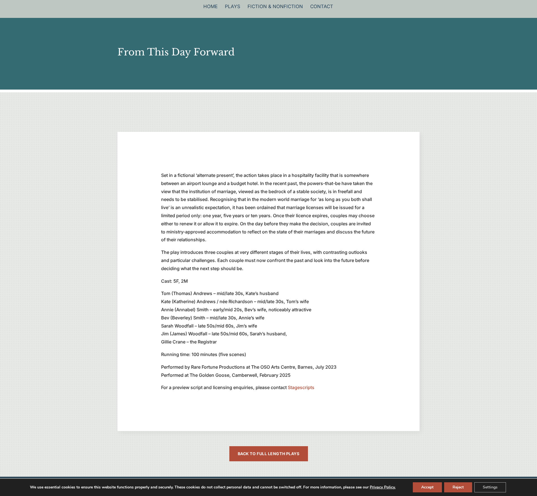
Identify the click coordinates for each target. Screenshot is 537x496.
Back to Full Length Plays (269, 453)
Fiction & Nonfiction (275, 6)
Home (210, 6)
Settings (490, 487)
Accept (427, 487)
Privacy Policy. (382, 487)
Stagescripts (301, 387)
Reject (458, 487)
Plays (232, 6)
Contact (321, 6)
